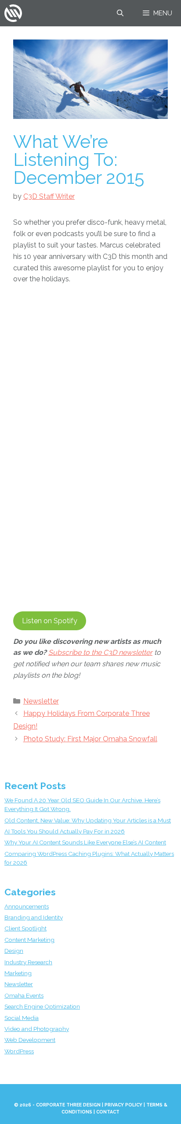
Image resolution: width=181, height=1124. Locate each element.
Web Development (29, 1039)
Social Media (21, 1017)
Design (13, 950)
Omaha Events (23, 995)
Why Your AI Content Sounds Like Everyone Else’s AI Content (85, 842)
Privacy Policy (123, 1104)
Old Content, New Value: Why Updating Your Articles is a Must (87, 820)
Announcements (26, 906)
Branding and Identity (33, 917)
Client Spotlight (25, 928)
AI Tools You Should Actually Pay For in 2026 (64, 831)
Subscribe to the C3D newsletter (100, 652)
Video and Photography (36, 1028)
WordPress (19, 1051)
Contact (107, 1111)
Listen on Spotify (49, 621)
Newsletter (41, 701)
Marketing (18, 973)
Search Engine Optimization (42, 1006)
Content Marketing (29, 939)
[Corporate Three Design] (13, 13)
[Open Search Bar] (120, 13)
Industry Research (28, 962)
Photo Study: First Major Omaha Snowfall (90, 739)
